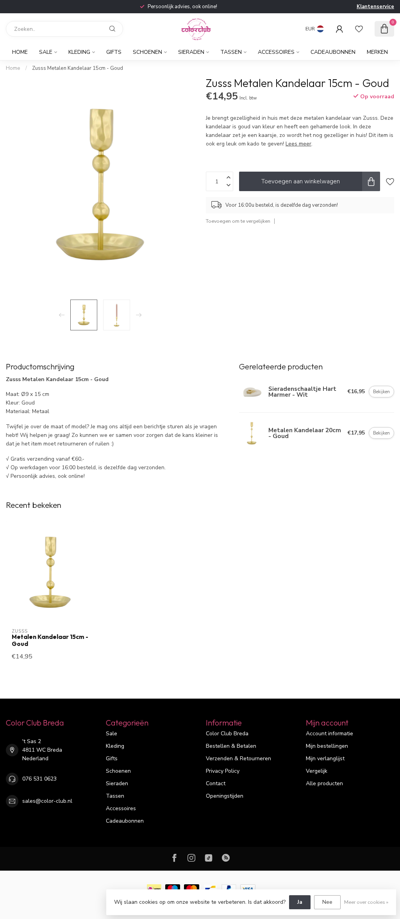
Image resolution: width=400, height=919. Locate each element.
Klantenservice (375, 6)
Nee (327, 902)
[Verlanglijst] (359, 29)
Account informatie (329, 733)
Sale (45, 52)
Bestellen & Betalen (231, 746)
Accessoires (276, 52)
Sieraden (191, 52)
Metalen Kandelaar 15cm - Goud (50, 640)
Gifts (113, 52)
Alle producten (324, 783)
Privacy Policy (222, 771)
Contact (215, 783)
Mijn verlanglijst (325, 758)
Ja (299, 902)
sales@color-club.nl (47, 801)
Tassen (231, 52)
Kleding (79, 52)
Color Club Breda (227, 733)
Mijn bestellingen (327, 746)
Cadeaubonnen (333, 52)
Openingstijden (224, 796)
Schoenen (147, 52)
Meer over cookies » (366, 902)
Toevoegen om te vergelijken (238, 221)
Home (20, 52)
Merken (377, 52)
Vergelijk (316, 771)
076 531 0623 (39, 778)
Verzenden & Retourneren (238, 758)
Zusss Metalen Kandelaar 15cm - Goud (77, 68)
